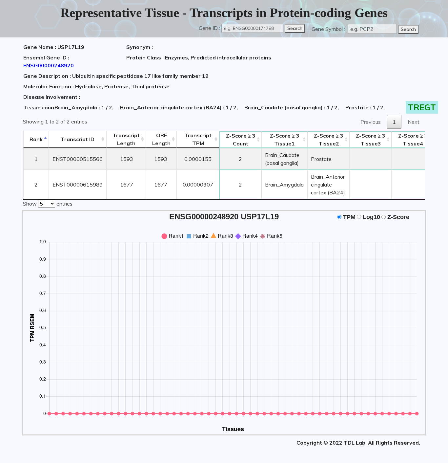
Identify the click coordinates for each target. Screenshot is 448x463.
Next (413, 122)
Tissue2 (328, 139)
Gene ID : (209, 28)
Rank (36, 139)
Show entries (47, 203)
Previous (370, 122)
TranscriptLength (126, 139)
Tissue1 (284, 139)
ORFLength (161, 139)
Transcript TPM (198, 139)
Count (240, 139)
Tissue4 (413, 139)
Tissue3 (370, 139)
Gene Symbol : (329, 29)
